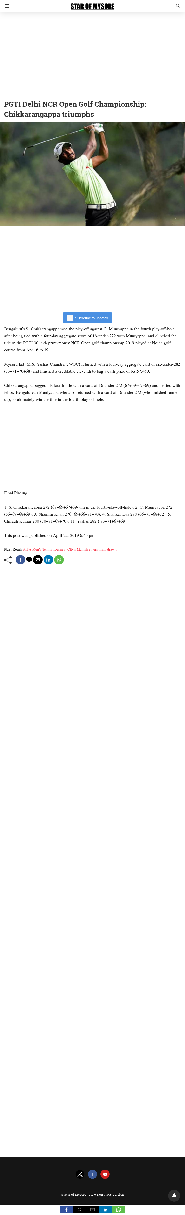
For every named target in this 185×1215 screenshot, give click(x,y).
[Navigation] (6, 6)
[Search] (177, 6)
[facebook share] (20, 559)
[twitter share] (29, 559)
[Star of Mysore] (92, 4)
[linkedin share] (48, 559)
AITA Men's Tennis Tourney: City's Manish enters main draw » (70, 549)
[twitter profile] (80, 1174)
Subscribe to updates (91, 318)
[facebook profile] (92, 1174)
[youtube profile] (105, 1174)
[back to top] (174, 1196)
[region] (92, 54)
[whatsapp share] (59, 559)
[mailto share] (38, 559)
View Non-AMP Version (106, 1194)
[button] (66, 1209)
